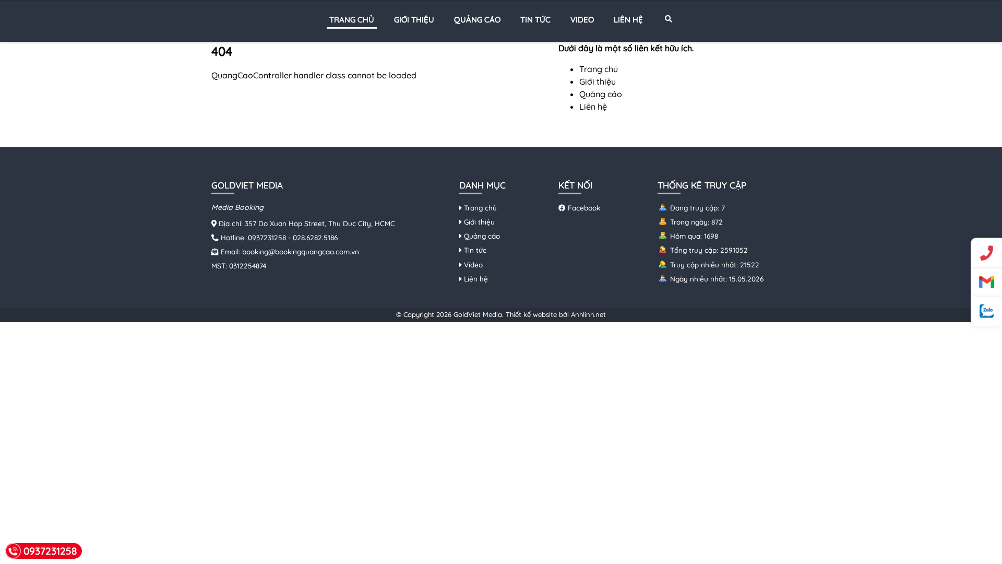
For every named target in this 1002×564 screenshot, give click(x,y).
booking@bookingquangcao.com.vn (300, 251)
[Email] (986, 282)
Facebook (583, 207)
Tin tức (535, 20)
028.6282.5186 (315, 237)
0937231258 (267, 237)
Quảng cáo (477, 20)
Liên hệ (628, 20)
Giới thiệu (414, 20)
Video (582, 20)
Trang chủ (351, 20)
